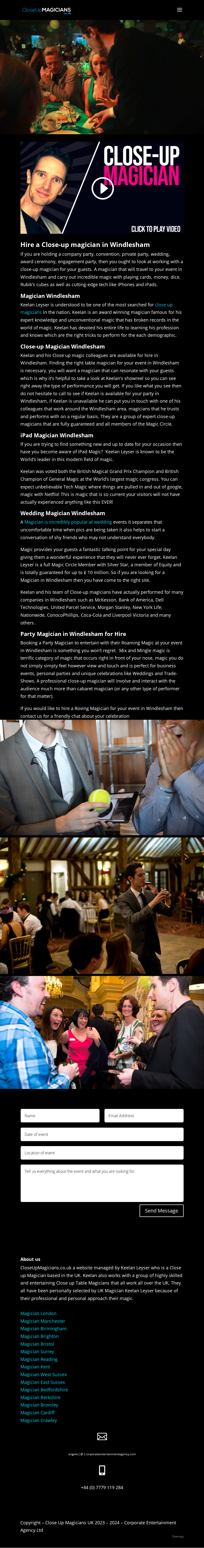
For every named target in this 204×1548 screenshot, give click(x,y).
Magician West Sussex (43, 1374)
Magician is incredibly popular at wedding (68, 522)
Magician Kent (35, 1367)
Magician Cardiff (37, 1413)
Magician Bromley (39, 1405)
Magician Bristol (37, 1344)
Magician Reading (38, 1359)
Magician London (38, 1313)
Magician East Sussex (42, 1382)
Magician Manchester (42, 1321)
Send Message (161, 1210)
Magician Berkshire (40, 1397)
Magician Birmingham (43, 1328)
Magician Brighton (39, 1336)
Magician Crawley (38, 1420)
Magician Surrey (37, 1351)
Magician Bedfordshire (44, 1390)
